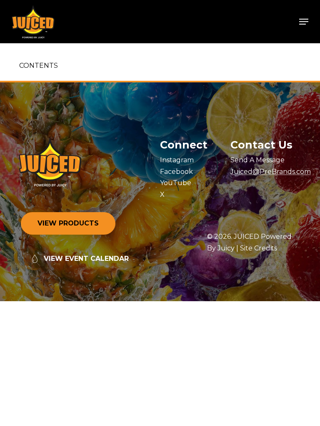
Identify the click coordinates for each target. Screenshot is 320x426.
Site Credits (259, 248)
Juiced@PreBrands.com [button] (270, 172)
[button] (303, 21)
